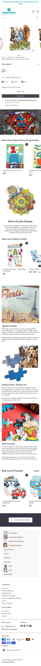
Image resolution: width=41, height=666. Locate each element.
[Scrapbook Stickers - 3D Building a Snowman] (15, 259)
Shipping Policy (6, 593)
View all (36, 471)
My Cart (4, 616)
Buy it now (20, 96)
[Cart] (33, 11)
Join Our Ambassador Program (11, 598)
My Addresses (6, 613)
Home (3, 57)
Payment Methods (7, 591)
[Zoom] (33, 50)
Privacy (4, 601)
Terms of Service (7, 603)
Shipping (4, 87)
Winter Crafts (20, 57)
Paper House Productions (26, 140)
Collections (10, 57)
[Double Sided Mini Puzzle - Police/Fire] (15, 491)
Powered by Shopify (8, 662)
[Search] (37, 17)
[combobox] (20, 17)
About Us (5, 588)
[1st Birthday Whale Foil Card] (15, 159)
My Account (5, 611)
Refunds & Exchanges (8, 596)
